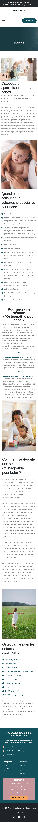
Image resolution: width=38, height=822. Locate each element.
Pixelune (22, 812)
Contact (6, 771)
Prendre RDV (29, 20)
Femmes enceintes (26, 771)
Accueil (6, 765)
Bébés (22, 768)
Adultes (22, 765)
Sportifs (22, 773)
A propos (6, 768)
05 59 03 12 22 (9, 5)
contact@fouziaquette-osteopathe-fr (20, 2)
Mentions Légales (31, 808)
